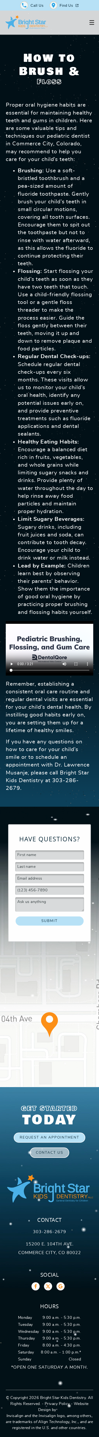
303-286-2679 (49, 1232)
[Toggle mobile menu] (92, 23)
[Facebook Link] (35, 1286)
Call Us (37, 5)
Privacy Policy (57, 1404)
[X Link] (48, 1286)
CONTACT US (49, 1152)
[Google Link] (60, 1286)
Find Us (66, 5)
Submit (49, 921)
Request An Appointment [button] (50, 1137)
